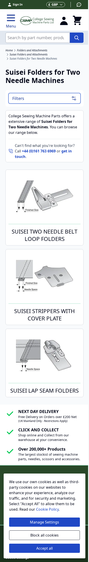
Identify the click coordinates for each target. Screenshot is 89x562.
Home (9, 50)
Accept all (44, 548)
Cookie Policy (47, 509)
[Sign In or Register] (64, 20)
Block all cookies (44, 535)
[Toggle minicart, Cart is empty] (77, 20)
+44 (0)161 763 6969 (39, 151)
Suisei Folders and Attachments (28, 54)
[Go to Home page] (37, 20)
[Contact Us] (76, 4)
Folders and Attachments (32, 50)
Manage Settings (44, 522)
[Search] (77, 38)
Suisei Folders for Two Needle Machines (33, 59)
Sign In (18, 4)
